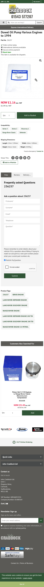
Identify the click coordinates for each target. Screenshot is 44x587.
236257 (6, 295)
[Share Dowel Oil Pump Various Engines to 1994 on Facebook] (13, 157)
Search (39, 22)
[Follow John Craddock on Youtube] (7, 504)
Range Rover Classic (9, 132)
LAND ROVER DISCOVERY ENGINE (15, 305)
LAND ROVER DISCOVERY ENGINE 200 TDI (18, 321)
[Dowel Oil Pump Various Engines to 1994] (22, 78)
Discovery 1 (25, 129)
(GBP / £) (3, 1)
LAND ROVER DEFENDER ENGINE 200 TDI (18, 316)
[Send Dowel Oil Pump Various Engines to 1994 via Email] (28, 157)
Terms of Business (26, 563)
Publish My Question (13, 260)
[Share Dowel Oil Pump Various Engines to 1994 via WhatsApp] (20, 157)
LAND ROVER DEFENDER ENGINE (15, 300)
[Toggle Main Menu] (3, 22)
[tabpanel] (22, 231)
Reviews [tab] (17, 175)
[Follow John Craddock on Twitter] (3, 504)
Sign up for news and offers (11, 515)
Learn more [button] (27, 578)
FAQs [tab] (6, 175)
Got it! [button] (22, 584)
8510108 (22, 396)
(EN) (8, 1)
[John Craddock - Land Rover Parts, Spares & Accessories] (22, 10)
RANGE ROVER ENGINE (11, 311)
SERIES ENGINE (18, 295)
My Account (37, 1)
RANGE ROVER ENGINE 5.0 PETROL (15, 327)
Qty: (4, 115)
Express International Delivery (22, 27)
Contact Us (40, 151)
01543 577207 (22, 16)
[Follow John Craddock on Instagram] (5, 504)
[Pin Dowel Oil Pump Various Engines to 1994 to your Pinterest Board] (24, 157)
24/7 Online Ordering (23, 442)
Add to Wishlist (10, 162)
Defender (23, 132)
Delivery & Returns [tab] (28, 175)
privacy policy (21, 528)
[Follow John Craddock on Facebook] (1, 504)
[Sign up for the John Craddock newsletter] (40, 520)
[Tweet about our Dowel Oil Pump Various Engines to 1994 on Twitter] (16, 157)
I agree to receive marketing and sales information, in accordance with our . (21, 527)
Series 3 (5, 129)
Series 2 (14, 129)
